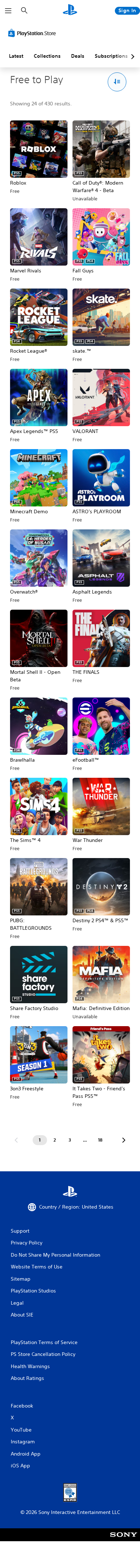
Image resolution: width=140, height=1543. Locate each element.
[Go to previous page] (16, 1140)
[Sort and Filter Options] (117, 81)
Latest (16, 56)
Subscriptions (111, 56)
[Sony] (123, 1540)
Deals (77, 56)
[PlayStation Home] (70, 10)
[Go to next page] (124, 1140)
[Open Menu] (8, 11)
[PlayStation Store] (33, 33)
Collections (47, 56)
